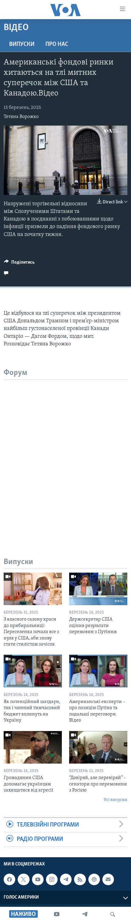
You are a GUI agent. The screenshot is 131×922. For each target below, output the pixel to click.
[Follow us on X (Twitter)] (23, 879)
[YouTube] (56, 914)
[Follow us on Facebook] (9, 879)
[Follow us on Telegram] (66, 879)
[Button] (19, 263)
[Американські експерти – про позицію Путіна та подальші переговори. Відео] (98, 671)
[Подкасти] (94, 879)
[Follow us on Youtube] (38, 879)
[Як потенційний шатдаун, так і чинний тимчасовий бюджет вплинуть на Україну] (33, 671)
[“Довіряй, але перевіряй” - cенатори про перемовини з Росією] (98, 747)
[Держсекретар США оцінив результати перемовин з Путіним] (98, 589)
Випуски (21, 44)
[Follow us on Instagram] (52, 879)
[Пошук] (113, 914)
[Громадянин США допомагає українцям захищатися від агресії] (33, 747)
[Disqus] (65, 456)
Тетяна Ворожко (21, 116)
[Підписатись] (108, 879)
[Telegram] (84, 914)
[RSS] (80, 879)
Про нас (56, 44)
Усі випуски (115, 800)
